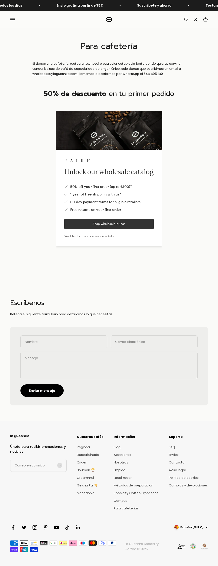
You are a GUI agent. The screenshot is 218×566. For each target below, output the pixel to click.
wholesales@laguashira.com (54, 73)
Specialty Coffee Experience (136, 493)
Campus (120, 500)
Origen (82, 462)
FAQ (172, 447)
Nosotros (121, 462)
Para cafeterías (126, 508)
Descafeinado (88, 454)
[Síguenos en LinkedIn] (78, 527)
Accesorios (122, 454)
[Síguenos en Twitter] (24, 527)
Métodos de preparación (133, 485)
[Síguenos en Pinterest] (46, 527)
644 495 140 (153, 73)
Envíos (174, 454)
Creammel (85, 477)
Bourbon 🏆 (86, 470)
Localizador (123, 477)
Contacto (177, 462)
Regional (83, 447)
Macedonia (86, 493)
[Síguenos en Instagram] (35, 527)
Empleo (119, 470)
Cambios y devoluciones (188, 485)
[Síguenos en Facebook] (13, 527)
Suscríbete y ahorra (149, 5)
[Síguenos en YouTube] (56, 527)
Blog (117, 447)
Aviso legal (177, 470)
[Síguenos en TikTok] (67, 527)
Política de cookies (184, 477)
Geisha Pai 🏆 (87, 485)
